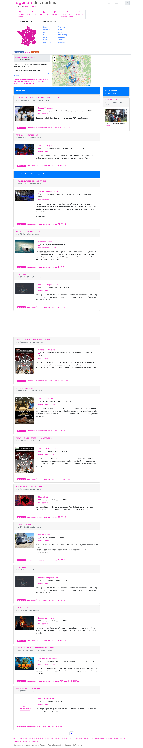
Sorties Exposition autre (47, 658)
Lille (44, 35)
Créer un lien (78, 745)
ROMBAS (25, 741)
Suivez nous (19, 52)
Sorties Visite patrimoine (48, 145)
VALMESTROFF (18, 741)
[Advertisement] (101, 35)
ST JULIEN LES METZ (69, 738)
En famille (55, 14)
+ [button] (54, 57)
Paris (45, 27)
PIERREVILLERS (32, 741)
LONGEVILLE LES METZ (51, 738)
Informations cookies (55, 745)
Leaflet (89, 85)
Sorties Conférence (46, 108)
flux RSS (35, 52)
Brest (45, 37)
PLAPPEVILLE (41, 738)
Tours (60, 40)
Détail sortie (21, 128)
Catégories (43, 14)
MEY (77, 738)
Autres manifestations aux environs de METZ (44, 726)
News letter (80, 14)
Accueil (17, 57)
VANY (80, 738)
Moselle (32, 57)
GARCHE (102, 738)
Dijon (45, 40)
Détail (107, 126)
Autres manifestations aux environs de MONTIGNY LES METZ (51, 128)
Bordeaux (47, 42)
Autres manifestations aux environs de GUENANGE (47, 431)
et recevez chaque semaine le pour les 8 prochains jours (31, 81)
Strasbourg (62, 35)
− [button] (54, 60)
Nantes (61, 32)
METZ (14, 738)
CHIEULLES (86, 738)
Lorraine (24, 57)
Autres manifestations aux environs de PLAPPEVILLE (47, 381)
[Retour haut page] (71, 733)
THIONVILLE (116, 738)
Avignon (61, 42)
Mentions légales (38, 745)
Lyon (45, 32)
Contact (68, 745)
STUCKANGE (123, 738)
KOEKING (92, 738)
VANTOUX (60, 738)
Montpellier (62, 37)
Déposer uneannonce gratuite (67, 15)
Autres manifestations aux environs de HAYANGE (46, 267)
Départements (31, 14)
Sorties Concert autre (46, 699)
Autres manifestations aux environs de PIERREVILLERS (48, 479)
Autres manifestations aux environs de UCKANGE (46, 166)
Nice (60, 30)
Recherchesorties (20, 15)
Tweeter (27, 52)
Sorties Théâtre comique (48, 448)
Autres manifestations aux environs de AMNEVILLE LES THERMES (53, 681)
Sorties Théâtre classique (48, 350)
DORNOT (39, 741)
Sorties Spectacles (45, 398)
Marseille (46, 30)
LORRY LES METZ (32, 738)
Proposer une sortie (22, 745)
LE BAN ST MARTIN (22, 738)
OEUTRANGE (109, 738)
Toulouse (61, 27)
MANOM (97, 738)
